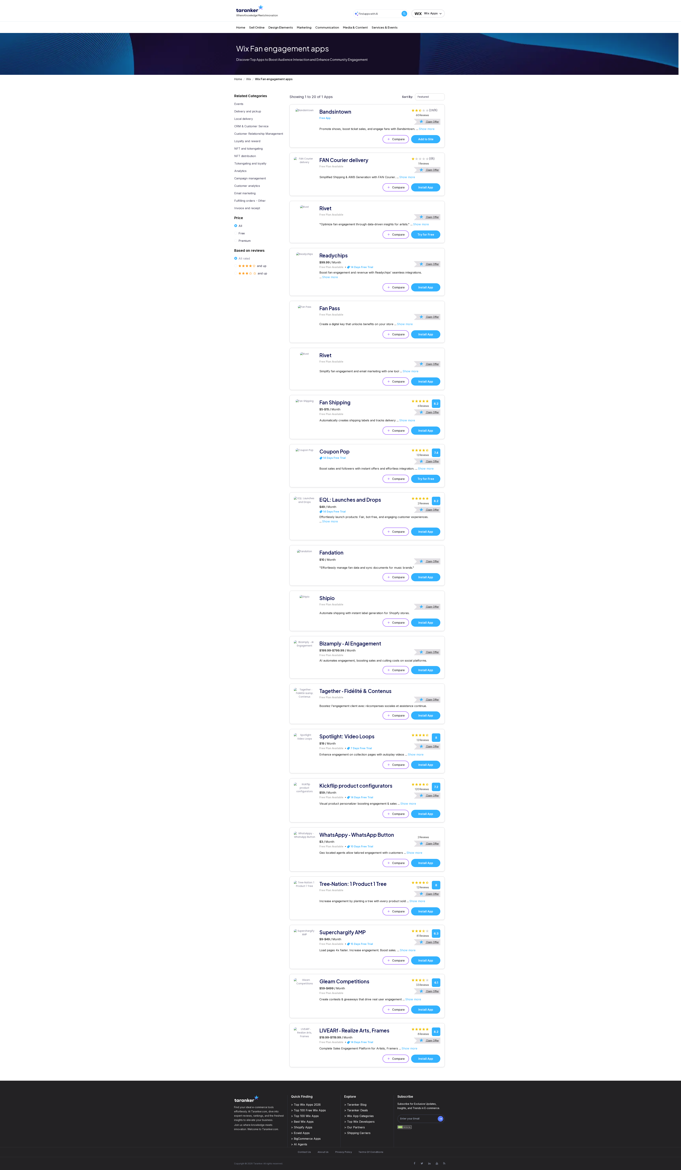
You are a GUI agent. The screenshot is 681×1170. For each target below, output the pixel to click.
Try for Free (425, 234)
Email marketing (245, 193)
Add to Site (425, 139)
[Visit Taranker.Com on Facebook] (414, 1163)
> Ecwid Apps (300, 1133)
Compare (398, 139)
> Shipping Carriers (357, 1133)
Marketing (304, 27)
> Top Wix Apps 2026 (306, 1104)
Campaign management (250, 178)
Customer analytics (247, 186)
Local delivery (243, 119)
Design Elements (280, 27)
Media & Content (355, 27)
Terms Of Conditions (371, 1152)
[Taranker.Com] (249, 8)
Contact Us (304, 1152)
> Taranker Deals (356, 1110)
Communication (327, 27)
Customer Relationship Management (258, 133)
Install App (425, 187)
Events (238, 104)
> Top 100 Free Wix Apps (308, 1110)
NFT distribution (245, 156)
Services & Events (385, 27)
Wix (248, 79)
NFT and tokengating (248, 148)
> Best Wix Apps (302, 1121)
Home (240, 27)
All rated (244, 258)
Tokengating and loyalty (250, 163)
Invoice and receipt (247, 208)
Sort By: (407, 97)
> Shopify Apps (301, 1127)
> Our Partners (354, 1127)
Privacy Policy (343, 1152)
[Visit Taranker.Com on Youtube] (436, 1163)
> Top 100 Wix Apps (305, 1116)
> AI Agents (299, 1144)
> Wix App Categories (359, 1116)
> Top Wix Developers (359, 1121)
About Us (323, 1152)
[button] (428, 13)
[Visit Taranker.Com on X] (422, 1163)
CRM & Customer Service (251, 126)
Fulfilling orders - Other (250, 200)
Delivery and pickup (247, 111)
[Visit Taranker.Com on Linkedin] (429, 1163)
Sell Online (257, 27)
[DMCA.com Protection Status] (404, 1127)
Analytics (240, 171)
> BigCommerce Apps (306, 1138)
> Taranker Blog (355, 1104)
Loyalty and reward (247, 141)
